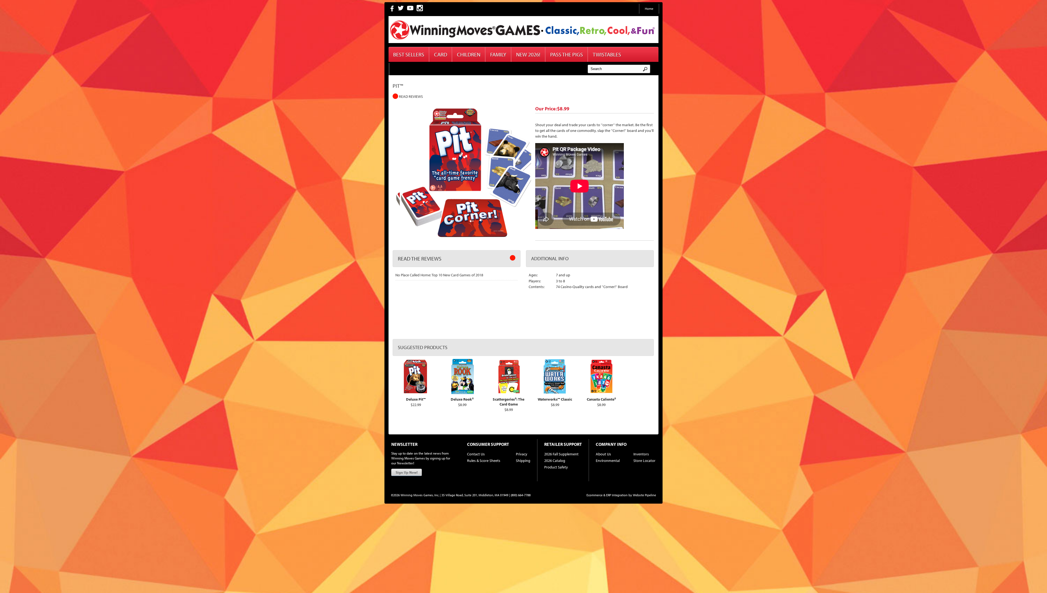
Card (440, 54)
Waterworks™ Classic (555, 399)
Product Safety (556, 467)
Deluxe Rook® (462, 399)
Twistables (607, 54)
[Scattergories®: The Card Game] (509, 392)
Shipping (523, 460)
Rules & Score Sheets (483, 460)
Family (498, 54)
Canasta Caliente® (601, 399)
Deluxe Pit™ (416, 399)
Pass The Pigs (566, 54)
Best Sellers (408, 54)
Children (468, 54)
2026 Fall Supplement (561, 454)
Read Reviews (410, 96)
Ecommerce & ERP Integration (607, 495)
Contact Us (476, 454)
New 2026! (528, 54)
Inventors (641, 454)
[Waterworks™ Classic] (555, 392)
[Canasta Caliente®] (601, 392)
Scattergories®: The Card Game (508, 402)
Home (649, 9)
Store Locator (644, 460)
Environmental (608, 460)
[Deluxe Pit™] (416, 392)
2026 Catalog (554, 460)
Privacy (521, 454)
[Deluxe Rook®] (462, 392)
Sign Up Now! (406, 472)
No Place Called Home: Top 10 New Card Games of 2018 (439, 275)
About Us (603, 454)
